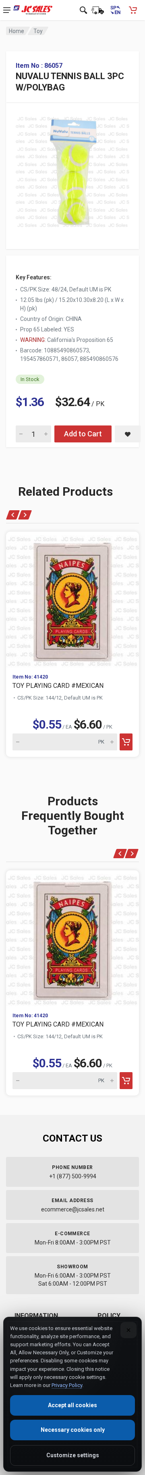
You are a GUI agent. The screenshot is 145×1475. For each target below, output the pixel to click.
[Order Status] (97, 10)
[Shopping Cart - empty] (133, 10)
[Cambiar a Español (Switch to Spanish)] (115, 10)
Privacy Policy (67, 1385)
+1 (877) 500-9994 (72, 1176)
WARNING (32, 340)
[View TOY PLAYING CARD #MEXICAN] (72, 599)
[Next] (25, 515)
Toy (38, 31)
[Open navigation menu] (6, 10)
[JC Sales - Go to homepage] (32, 10)
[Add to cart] (126, 741)
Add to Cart (83, 434)
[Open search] (83, 10)
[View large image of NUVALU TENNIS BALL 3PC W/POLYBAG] (72, 170)
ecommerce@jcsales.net (72, 1209)
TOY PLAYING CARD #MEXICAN (58, 685)
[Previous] (13, 515)
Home (16, 31)
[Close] (128, 1330)
